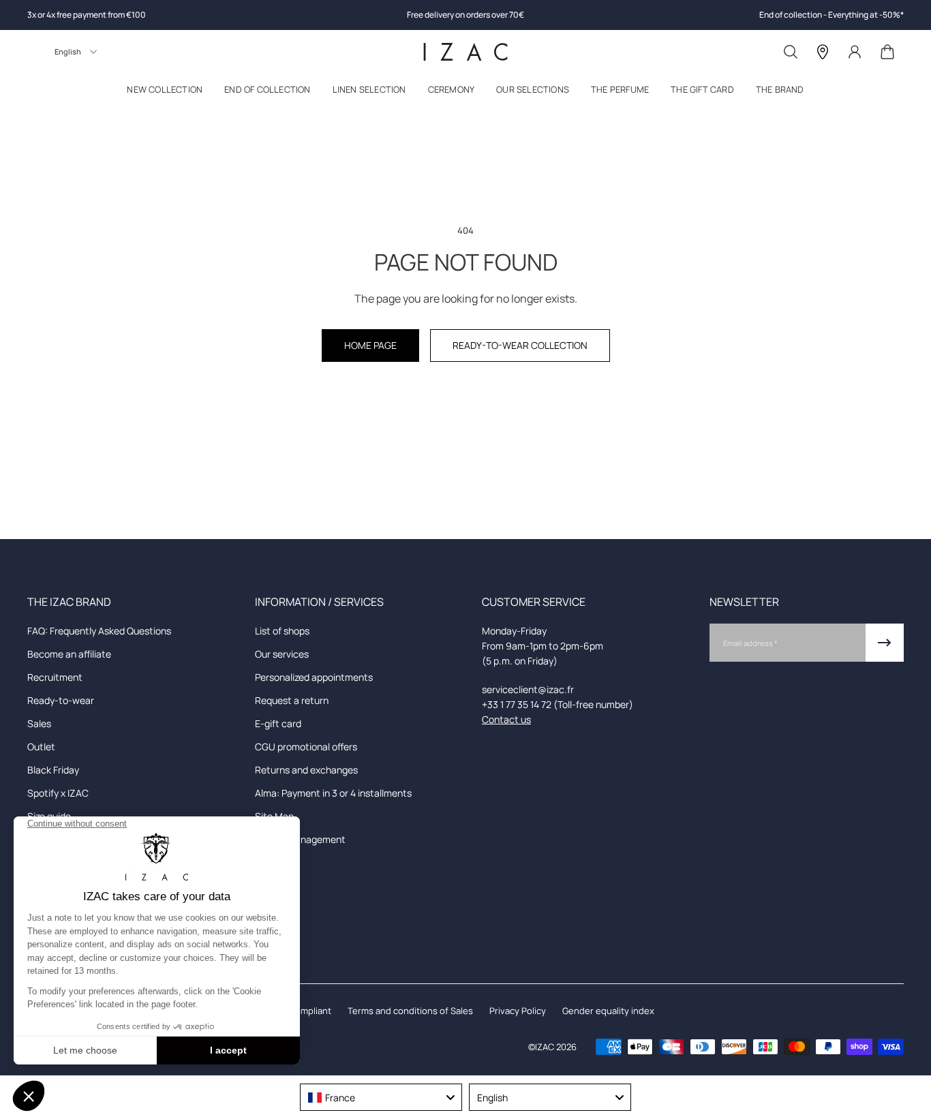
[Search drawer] (790, 52)
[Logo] (465, 52)
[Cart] (887, 52)
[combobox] (381, 1097)
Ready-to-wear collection (520, 345)
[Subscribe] (885, 643)
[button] (164, 92)
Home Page (370, 345)
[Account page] (854, 52)
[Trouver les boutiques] (822, 51)
